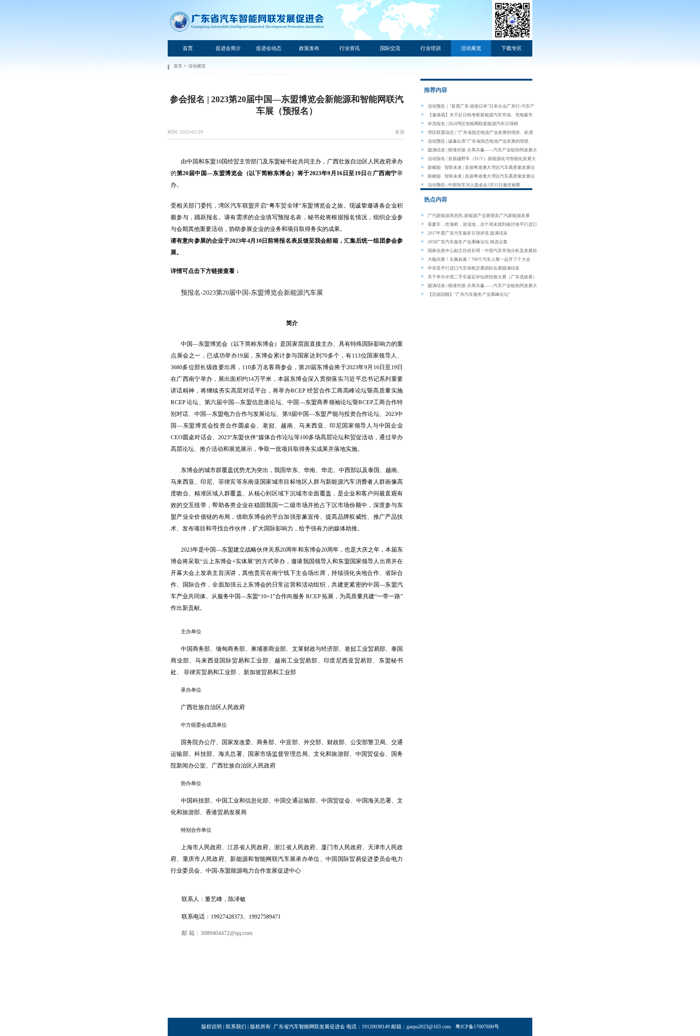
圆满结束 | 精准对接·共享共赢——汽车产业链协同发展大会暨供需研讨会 (482, 150)
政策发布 (309, 48)
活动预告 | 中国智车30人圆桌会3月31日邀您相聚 (474, 185)
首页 (188, 48)
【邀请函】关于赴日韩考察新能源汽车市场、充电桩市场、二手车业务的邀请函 (480, 115)
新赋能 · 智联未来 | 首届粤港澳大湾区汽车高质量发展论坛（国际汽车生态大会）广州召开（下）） (481, 168)
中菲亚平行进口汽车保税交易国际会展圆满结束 (474, 268)
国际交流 (390, 48)
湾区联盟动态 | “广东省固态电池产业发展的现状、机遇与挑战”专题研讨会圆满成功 (480, 133)
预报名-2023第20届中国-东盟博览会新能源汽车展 (252, 292)
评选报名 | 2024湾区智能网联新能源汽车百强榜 (473, 123)
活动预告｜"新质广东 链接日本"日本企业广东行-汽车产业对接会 (481, 106)
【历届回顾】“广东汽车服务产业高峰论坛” (469, 294)
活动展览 (471, 48)
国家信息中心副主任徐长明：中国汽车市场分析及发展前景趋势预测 (482, 251)
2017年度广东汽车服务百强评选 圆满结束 (468, 233)
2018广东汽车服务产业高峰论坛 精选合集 (468, 241)
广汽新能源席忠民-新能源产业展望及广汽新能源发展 (479, 215)
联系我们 (236, 1026)
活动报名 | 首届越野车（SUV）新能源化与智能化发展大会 (482, 159)
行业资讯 (349, 48)
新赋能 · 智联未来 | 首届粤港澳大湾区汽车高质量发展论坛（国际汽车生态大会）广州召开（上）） (481, 176)
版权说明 (211, 1026)
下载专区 (511, 48)
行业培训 (430, 48)
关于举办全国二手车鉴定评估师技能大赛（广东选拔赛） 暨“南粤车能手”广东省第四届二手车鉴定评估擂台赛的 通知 (482, 277)
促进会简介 (228, 48)
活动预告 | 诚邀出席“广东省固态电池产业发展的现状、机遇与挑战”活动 (480, 141)
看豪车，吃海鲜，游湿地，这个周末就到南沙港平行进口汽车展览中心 (482, 225)
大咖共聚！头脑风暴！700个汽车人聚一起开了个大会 (479, 259)
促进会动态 (268, 48)
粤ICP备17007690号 (477, 1026)
